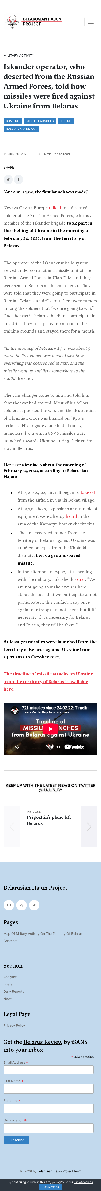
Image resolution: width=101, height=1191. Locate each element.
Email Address (16, 1062)
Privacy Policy (14, 1025)
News (8, 999)
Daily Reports (14, 991)
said (81, 579)
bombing (12, 121)
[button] (89, 826)
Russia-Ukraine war (21, 128)
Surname (12, 1100)
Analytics (10, 977)
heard (71, 516)
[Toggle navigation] (90, 21)
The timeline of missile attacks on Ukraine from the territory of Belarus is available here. (48, 681)
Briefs (8, 984)
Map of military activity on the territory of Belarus (43, 934)
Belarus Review (42, 1042)
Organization (15, 1120)
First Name (14, 1081)
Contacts (10, 941)
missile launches (40, 121)
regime (66, 121)
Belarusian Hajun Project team (59, 1171)
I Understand (50, 1187)
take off (88, 492)
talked (55, 208)
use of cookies (83, 1182)
